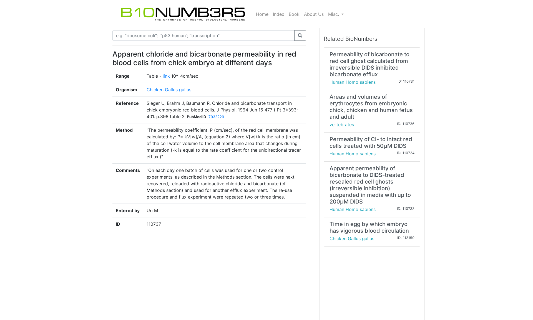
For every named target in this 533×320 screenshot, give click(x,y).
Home (262, 14)
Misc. (334, 14)
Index (278, 14)
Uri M (152, 210)
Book (294, 14)
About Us (314, 14)
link (166, 76)
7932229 (216, 117)
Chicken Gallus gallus (169, 89)
